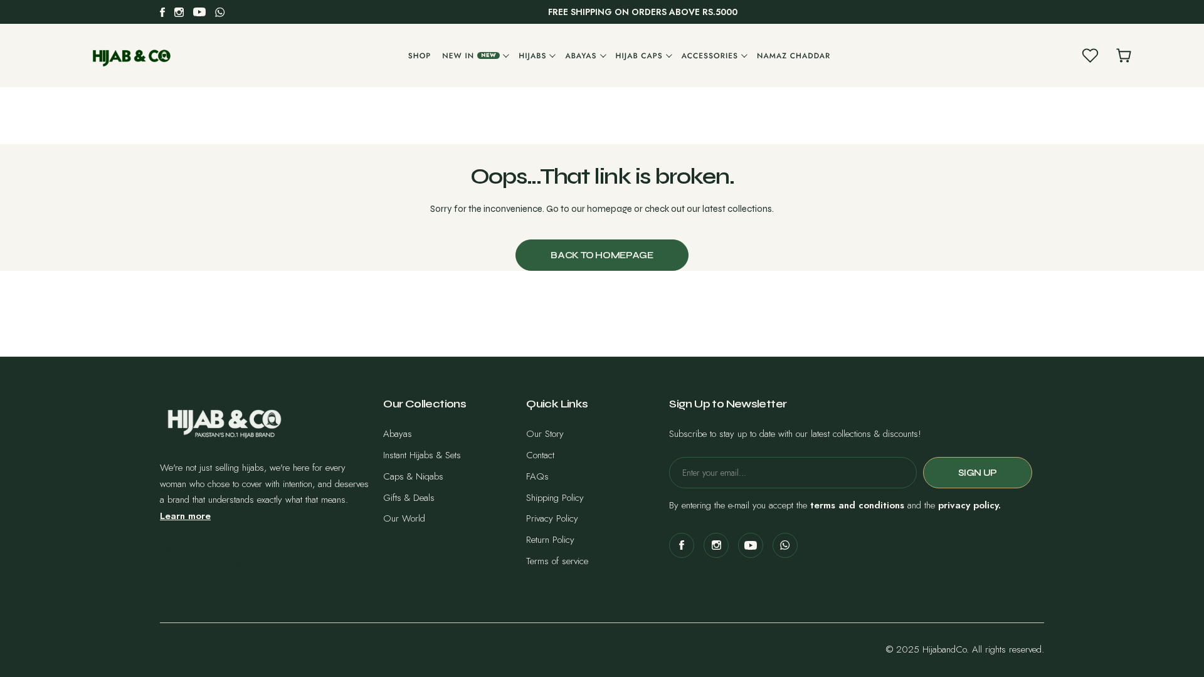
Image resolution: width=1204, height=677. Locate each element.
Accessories (710, 55)
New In (469, 55)
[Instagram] (179, 12)
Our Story (545, 434)
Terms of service (557, 561)
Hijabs (532, 55)
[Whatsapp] (220, 12)
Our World (404, 518)
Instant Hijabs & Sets (422, 455)
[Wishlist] (1090, 56)
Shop (419, 55)
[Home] (131, 55)
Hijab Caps (639, 55)
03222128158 (206, 545)
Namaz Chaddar (793, 55)
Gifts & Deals (409, 498)
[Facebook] (162, 12)
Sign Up (977, 472)
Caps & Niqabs (413, 476)
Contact (540, 455)
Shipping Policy (555, 498)
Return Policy (550, 540)
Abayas (580, 55)
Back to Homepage (602, 255)
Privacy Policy (552, 518)
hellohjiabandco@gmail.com (228, 564)
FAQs (537, 476)
